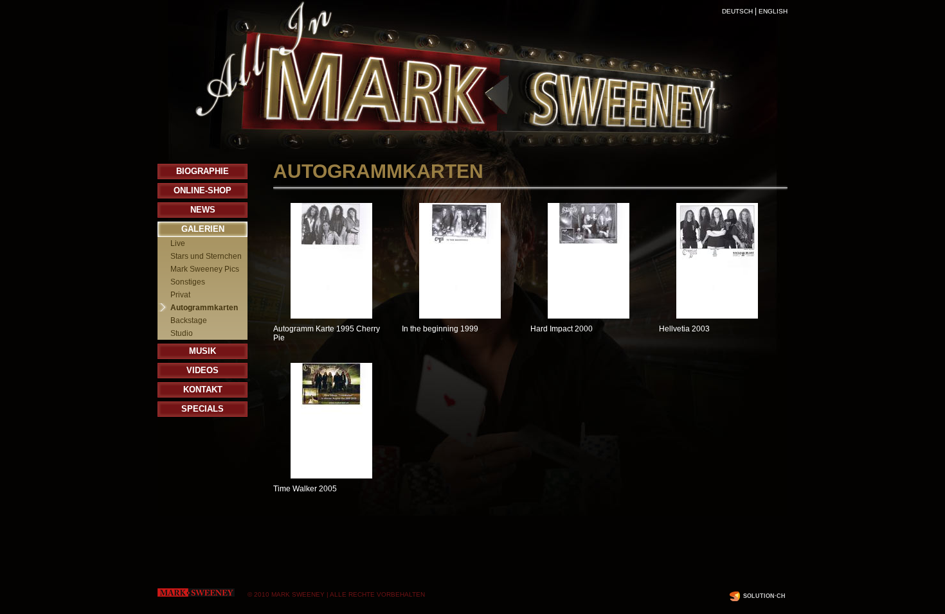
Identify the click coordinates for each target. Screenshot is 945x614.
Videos (202, 370)
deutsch (737, 11)
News (202, 210)
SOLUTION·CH (764, 596)
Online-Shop (202, 190)
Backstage (188, 320)
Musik (202, 351)
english (773, 11)
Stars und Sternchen (206, 256)
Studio (181, 333)
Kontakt (202, 389)
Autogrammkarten (204, 307)
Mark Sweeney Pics (204, 269)
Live (177, 243)
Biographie (202, 171)
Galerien (202, 229)
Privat (180, 294)
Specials (202, 409)
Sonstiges (187, 281)
